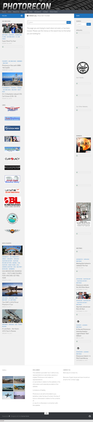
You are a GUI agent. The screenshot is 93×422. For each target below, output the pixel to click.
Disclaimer (37, 12)
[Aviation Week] (12, 130)
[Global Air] (12, 152)
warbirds (12, 269)
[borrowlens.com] (12, 207)
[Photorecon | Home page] (27, 9)
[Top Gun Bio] (12, 141)
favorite (4, 61)
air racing (79, 279)
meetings (79, 261)
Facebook (24, 12)
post (3, 91)
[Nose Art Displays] (12, 111)
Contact (45, 12)
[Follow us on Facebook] (22, 16)
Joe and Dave (11, 37)
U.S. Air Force (12, 300)
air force (5, 35)
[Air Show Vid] (12, 183)
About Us (16, 12)
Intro (9, 12)
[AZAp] (12, 233)
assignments (6, 87)
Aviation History (7, 261)
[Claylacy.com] (12, 160)
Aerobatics (5, 257)
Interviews (79, 352)
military (5, 63)
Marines (19, 61)
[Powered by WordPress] (9, 416)
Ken (14, 267)
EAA (18, 265)
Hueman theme (25, 416)
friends (19, 87)
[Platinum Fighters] (12, 169)
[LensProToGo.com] (12, 193)
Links (30, 12)
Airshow (16, 259)
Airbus (4, 259)
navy (19, 89)
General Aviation (7, 267)
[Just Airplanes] (12, 120)
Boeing (15, 263)
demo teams (12, 265)
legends (84, 325)
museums (5, 269)
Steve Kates (54, 12)
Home (4, 12)
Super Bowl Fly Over (9, 41)
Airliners (10, 259)
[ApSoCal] (12, 223)
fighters (11, 35)
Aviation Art (87, 279)
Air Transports (14, 257)
